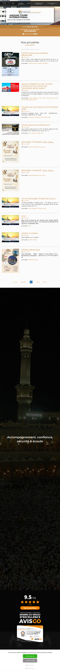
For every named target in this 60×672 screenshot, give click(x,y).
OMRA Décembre (30, 249)
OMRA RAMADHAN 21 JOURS (52, 4)
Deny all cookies (30, 660)
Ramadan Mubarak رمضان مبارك (37, 142)
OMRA (13, 3)
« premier (15, 282)
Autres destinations (21, 4)
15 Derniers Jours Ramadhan (38, 4)
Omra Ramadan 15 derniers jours (38, 198)
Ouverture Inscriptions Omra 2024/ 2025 (39, 108)
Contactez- (30, 34)
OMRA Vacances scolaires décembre (34, 54)
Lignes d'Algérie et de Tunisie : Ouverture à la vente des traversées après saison (37, 86)
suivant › (38, 282)
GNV (23, 216)
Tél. (30, 27)
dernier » (45, 282)
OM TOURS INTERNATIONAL (26, 49)
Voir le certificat (30, 608)
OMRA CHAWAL (29, 233)
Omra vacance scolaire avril (35, 125)
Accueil (4, 3)
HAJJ (9, 3)
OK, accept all (30, 656)
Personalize (30, 665)
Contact (29, 3)
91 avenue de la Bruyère (30, 30)
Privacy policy (30, 668)
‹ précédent (23, 282)
